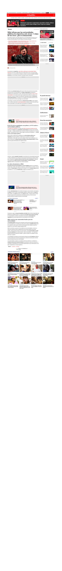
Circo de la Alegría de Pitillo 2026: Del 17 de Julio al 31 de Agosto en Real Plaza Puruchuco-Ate (44, 150)
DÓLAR (44, 17)
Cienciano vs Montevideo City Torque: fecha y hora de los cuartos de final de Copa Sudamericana (44, 124)
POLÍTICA (16, 17)
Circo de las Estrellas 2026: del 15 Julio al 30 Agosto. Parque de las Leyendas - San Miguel (44, 136)
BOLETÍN (49, 17)
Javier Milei (17, 246)
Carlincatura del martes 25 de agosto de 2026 (44, 116)
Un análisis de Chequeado (13, 128)
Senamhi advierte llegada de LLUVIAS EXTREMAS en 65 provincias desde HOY (44, 128)
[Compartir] (38, 67)
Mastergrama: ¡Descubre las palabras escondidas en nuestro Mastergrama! (44, 162)
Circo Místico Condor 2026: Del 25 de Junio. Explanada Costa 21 (44, 140)
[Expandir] (52, 20)
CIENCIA (32, 17)
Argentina (13, 246)
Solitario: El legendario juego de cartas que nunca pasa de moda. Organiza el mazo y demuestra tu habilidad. (44, 167)
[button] (8, 15)
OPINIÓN (19, 17)
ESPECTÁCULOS (40, 17)
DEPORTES (36, 17)
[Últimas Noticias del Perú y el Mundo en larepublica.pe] (31, 15)
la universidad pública (21, 102)
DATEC (47, 17)
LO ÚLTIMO (12, 17)
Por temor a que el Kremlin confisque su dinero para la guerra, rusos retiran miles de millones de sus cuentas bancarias (44, 100)
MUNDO (29, 17)
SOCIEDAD (26, 17)
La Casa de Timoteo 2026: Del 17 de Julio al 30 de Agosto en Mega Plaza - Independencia (44, 146)
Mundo (10, 29)
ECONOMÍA (22, 17)
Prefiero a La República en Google (22, 249)
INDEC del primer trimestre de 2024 (30, 128)
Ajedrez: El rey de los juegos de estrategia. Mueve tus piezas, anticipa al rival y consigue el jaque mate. (44, 172)
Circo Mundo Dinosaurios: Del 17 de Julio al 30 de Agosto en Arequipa (44, 154)
